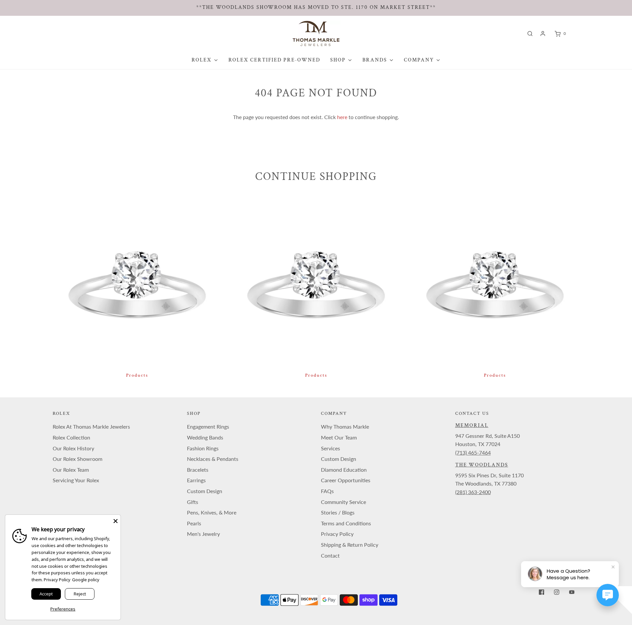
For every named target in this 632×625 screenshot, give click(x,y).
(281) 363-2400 (473, 492)
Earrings (196, 480)
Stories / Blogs (338, 512)
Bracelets (197, 469)
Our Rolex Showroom (77, 459)
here (342, 117)
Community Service (343, 502)
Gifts (192, 502)
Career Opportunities (345, 480)
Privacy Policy (337, 534)
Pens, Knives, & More (211, 512)
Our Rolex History (73, 448)
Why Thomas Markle (345, 426)
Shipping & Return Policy (349, 544)
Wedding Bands (205, 437)
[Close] (115, 519)
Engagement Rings (208, 426)
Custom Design (204, 491)
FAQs (327, 491)
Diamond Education (344, 469)
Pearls (194, 523)
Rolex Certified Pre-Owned (274, 60)
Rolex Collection (71, 437)
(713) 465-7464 (473, 452)
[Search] (530, 34)
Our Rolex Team (71, 469)
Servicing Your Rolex (76, 480)
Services (330, 448)
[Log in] (543, 34)
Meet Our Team (339, 437)
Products (137, 375)
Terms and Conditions (346, 523)
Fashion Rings (203, 448)
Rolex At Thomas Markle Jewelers (91, 426)
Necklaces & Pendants (212, 459)
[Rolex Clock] (595, 33)
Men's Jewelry (203, 534)
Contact (330, 555)
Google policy (85, 580)
